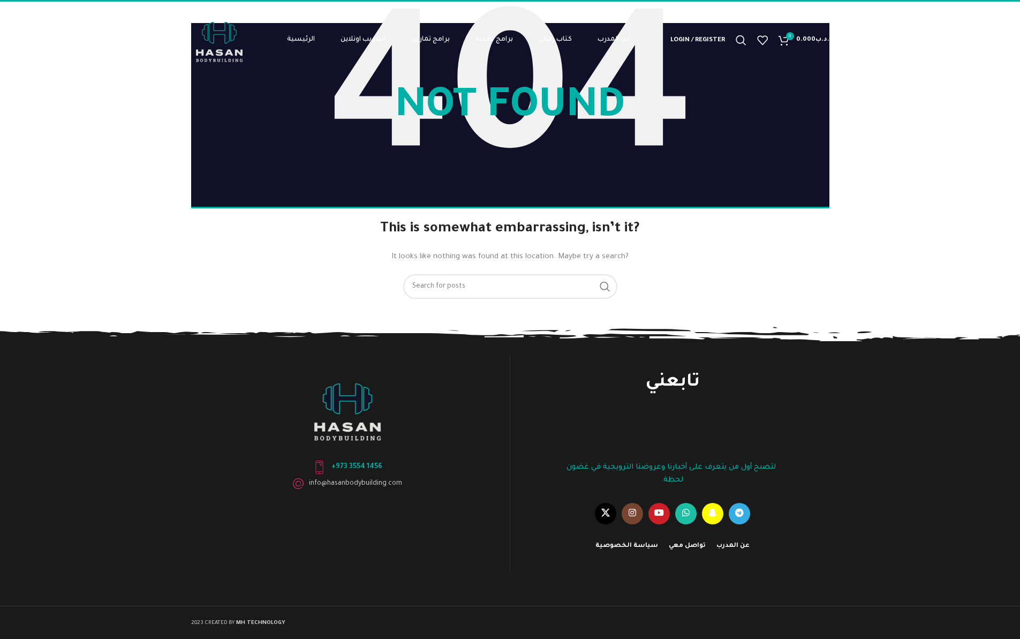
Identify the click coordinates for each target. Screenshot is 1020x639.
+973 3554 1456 (356, 467)
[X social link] (605, 513)
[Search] (741, 40)
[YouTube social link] (659, 513)
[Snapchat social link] (712, 513)
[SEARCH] (605, 286)
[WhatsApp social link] (686, 513)
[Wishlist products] (762, 40)
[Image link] (347, 410)
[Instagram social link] (632, 513)
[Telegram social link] (739, 513)
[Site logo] (219, 40)
